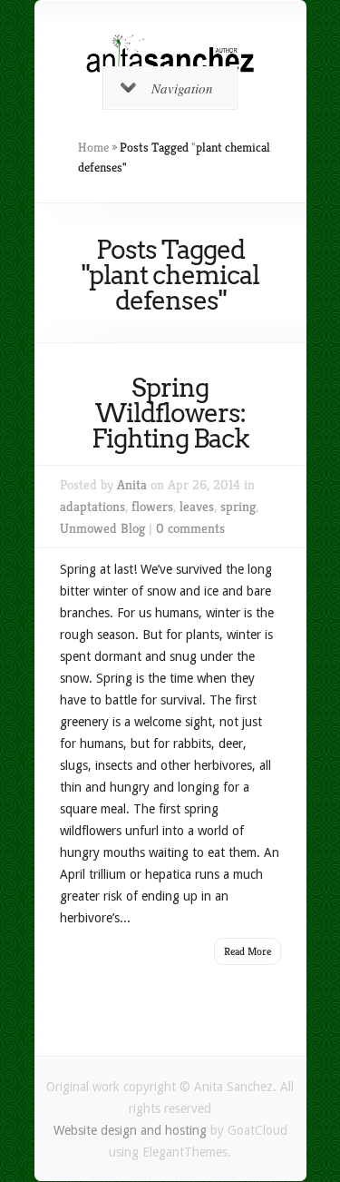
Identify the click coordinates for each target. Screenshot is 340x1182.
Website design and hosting (130, 1130)
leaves (197, 506)
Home (93, 147)
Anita (132, 484)
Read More (247, 951)
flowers (152, 506)
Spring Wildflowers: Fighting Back (170, 413)
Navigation (182, 88)
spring (238, 506)
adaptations (92, 506)
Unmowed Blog (102, 528)
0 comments (190, 528)
